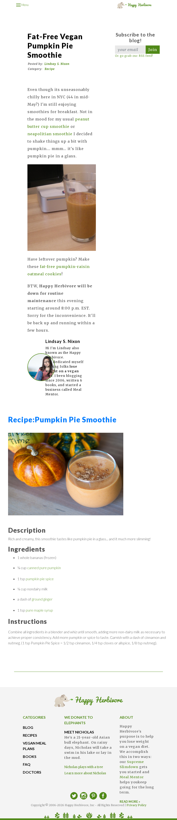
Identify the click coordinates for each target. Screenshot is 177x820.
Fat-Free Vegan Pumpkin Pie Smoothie (55, 45)
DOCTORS (32, 772)
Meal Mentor (132, 777)
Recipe (50, 69)
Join (152, 49)
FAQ (26, 764)
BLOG (28, 727)
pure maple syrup (39, 610)
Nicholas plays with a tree (83, 767)
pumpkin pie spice (40, 579)
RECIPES (30, 735)
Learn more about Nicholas (85, 773)
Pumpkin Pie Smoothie (62, 419)
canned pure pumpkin (44, 567)
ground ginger (42, 599)
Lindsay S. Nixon (56, 64)
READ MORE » (130, 801)
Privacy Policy (136, 805)
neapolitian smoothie (49, 134)
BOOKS (29, 756)
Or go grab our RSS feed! (134, 55)
